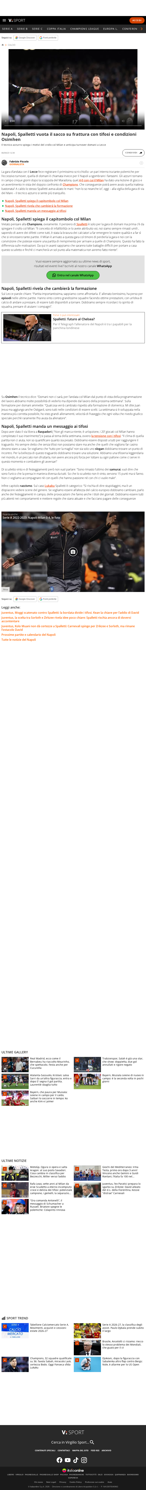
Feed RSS (95, 1450)
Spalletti (81, 224)
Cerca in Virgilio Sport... (70, 1442)
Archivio (106, 1450)
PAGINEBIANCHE (76, 1475)
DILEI (100, 1475)
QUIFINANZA (120, 1475)
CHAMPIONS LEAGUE (84, 28)
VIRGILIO (19, 1475)
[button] (141, 29)
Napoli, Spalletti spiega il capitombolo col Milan (36, 201)
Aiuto (110, 1482)
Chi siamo (38, 1482)
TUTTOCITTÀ (91, 1475)
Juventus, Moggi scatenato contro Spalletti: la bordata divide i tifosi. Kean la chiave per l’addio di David (70, 613)
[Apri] (4, 20)
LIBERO (10, 1475)
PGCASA (64, 1475)
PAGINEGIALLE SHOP (49, 1475)
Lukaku (50, 486)
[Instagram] (84, 1462)
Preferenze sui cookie (94, 1482)
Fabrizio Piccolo (19, 161)
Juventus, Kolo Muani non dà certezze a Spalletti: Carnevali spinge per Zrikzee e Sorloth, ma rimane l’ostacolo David (68, 628)
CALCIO (11, 45)
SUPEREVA (73, 1478)
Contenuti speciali (45, 1450)
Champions (70, 184)
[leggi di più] (141, 163)
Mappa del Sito (80, 1450)
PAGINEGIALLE (31, 1475)
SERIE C (37, 28)
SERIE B (22, 28)
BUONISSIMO (133, 1475)
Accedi (137, 20)
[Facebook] (59, 1462)
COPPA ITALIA (56, 28)
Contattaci (64, 1450)
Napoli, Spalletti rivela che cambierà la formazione (39, 206)
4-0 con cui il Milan (91, 180)
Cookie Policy (76, 1482)
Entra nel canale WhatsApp (75, 275)
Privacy (62, 1482)
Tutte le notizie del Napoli (18, 640)
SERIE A (7, 28)
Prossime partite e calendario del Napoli (28, 635)
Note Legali (51, 1482)
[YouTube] (68, 1462)
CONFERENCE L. (133, 28)
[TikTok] (76, 1462)
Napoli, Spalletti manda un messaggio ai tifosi (35, 211)
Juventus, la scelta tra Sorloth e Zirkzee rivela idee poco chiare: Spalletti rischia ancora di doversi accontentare (66, 619)
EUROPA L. (110, 28)
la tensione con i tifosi (106, 436)
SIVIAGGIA (108, 1475)
